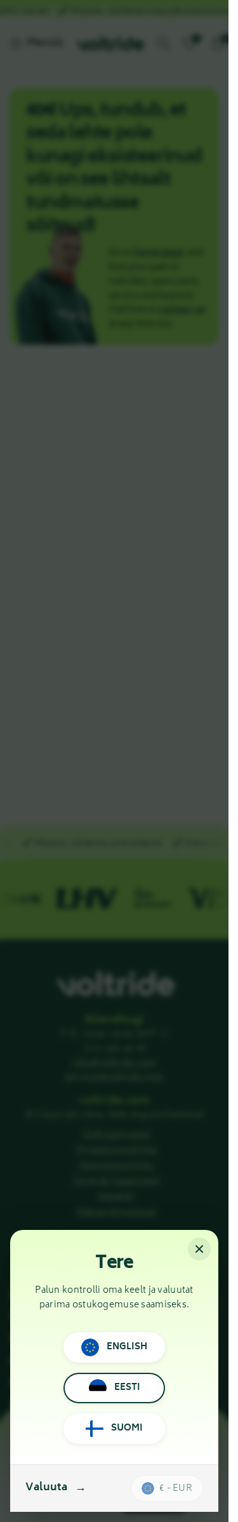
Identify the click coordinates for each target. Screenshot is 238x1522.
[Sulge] (199, 1249)
